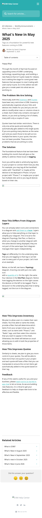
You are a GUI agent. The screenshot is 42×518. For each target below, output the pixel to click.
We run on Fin (22, 512)
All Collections (7, 26)
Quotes (34, 100)
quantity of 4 (13, 275)
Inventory (23, 100)
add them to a (24, 230)
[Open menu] (38, 4)
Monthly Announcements (24, 26)
